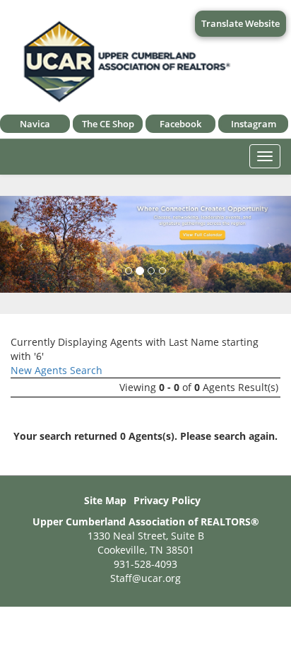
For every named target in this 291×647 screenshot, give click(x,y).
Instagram (253, 123)
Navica (35, 123)
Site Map (105, 500)
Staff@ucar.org (145, 578)
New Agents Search (56, 370)
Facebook (180, 123)
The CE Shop (108, 123)
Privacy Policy (167, 500)
